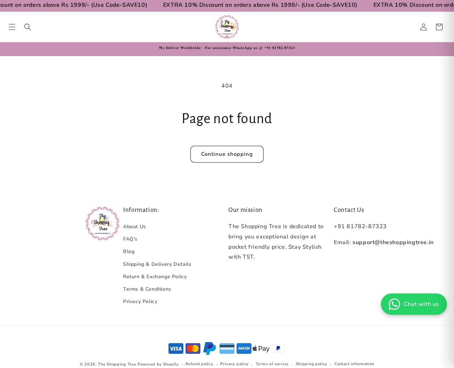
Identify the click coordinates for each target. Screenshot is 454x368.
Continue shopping (227, 154)
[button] (12, 27)
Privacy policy (234, 364)
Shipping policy (312, 364)
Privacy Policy (140, 301)
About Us (134, 226)
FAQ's (130, 239)
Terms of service (272, 364)
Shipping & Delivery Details (157, 264)
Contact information (354, 364)
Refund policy (199, 364)
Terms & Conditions (147, 289)
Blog (128, 251)
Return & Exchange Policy (155, 276)
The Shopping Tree (117, 364)
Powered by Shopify (158, 364)
